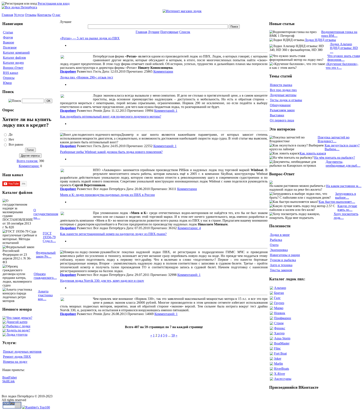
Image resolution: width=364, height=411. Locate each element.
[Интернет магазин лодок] (182, 11)
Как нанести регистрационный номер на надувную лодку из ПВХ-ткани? (113, 234)
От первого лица (282, 120)
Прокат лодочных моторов (22, 351)
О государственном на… (45, 213)
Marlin (278, 363)
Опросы (9, 78)
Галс (277, 298)
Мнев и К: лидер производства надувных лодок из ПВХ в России (107, 195)
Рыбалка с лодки (18, 326)
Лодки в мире (280, 235)
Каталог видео (13, 62)
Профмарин (282, 318)
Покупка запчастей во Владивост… (333, 139)
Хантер (279, 333)
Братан (279, 293)
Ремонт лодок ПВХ (17, 356)
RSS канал (10, 72)
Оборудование (280, 105)
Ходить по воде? (18, 330)
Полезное (10, 47)
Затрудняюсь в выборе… (345, 195)
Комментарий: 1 (165, 110)
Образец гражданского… (45, 275)
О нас (56, 15)
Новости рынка (281, 85)
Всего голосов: (27, 161)
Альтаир (280, 288)
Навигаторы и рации (285, 255)
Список (184, 32)
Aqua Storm (282, 338)
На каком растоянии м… (343, 186)
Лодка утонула (16, 334)
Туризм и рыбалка (283, 260)
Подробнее (68, 71)
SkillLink (8, 381)
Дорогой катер (16, 322)
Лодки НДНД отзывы (320, 40)
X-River (279, 373)
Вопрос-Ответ (13, 67)
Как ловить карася (313, 153)
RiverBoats (281, 368)
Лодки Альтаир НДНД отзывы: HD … (344, 47)
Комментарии (163, 71)
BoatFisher (9, 377)
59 (173, 335)
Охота (274, 245)
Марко (278, 308)
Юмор (7, 83)
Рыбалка (276, 240)
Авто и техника (281, 265)
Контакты (44, 15)
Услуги (19, 15)
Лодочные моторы (283, 95)
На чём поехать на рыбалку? (334, 157)
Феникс (279, 328)
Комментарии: (29, 166)
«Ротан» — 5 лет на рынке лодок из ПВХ (90, 38)
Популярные (169, 32)
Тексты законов (281, 270)
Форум (8, 37)
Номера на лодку (15, 361)
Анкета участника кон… (45, 295)
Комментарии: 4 (189, 228)
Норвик (279, 313)
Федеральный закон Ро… (46, 254)
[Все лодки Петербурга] (19, 7)
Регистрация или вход (54, 3)
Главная (7, 15)
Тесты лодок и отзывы (286, 100)
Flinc (277, 348)
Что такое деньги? (19, 317)
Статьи (8, 32)
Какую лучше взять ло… (347, 207)
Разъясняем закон (282, 110)
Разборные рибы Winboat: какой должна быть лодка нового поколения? (111, 152)
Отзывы (30, 15)
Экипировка (279, 250)
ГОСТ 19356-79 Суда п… (49, 237)
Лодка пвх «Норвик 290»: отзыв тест (86, 77)
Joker (277, 358)
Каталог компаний (16, 52)
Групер (279, 303)
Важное (8, 42)
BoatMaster (281, 343)
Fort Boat (280, 353)
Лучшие (153, 32)
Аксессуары (282, 378)
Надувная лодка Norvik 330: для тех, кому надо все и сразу (102, 280)
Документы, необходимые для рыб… (343, 163)
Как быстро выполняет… (337, 202)
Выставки (277, 115)
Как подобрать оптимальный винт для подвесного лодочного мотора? (110, 116)
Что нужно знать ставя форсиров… (343, 57)
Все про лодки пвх (283, 90)
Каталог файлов (14, 57)
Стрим (279, 323)
